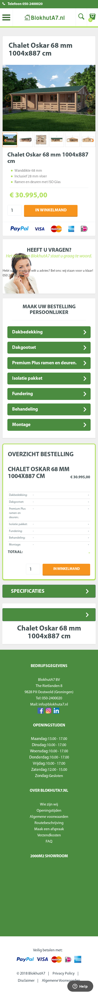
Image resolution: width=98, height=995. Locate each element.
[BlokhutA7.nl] (44, 17)
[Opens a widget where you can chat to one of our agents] (80, 987)
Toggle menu (6, 17)
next (92, 140)
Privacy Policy (64, 974)
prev (5, 140)
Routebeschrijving (49, 823)
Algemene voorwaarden (49, 817)
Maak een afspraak (49, 829)
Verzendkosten (49, 835)
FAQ (49, 841)
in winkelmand (51, 210)
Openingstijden (49, 811)
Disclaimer (26, 981)
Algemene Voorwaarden (61, 981)
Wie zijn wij (49, 804)
